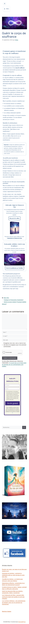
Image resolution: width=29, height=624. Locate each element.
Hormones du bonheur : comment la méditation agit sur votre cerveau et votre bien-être (13, 575)
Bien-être (6, 297)
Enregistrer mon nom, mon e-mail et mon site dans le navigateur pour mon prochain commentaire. (15, 344)
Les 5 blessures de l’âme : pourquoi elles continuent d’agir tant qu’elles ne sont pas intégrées (13, 596)
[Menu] (4, 3)
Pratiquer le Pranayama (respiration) (13, 300)
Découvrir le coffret (14, 218)
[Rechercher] (24, 427)
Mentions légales (6, 611)
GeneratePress (22, 621)
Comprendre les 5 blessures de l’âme (14, 238)
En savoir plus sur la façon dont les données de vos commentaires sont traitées (14, 364)
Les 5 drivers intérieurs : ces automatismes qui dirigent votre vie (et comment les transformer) (13, 602)
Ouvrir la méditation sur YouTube (14, 268)
